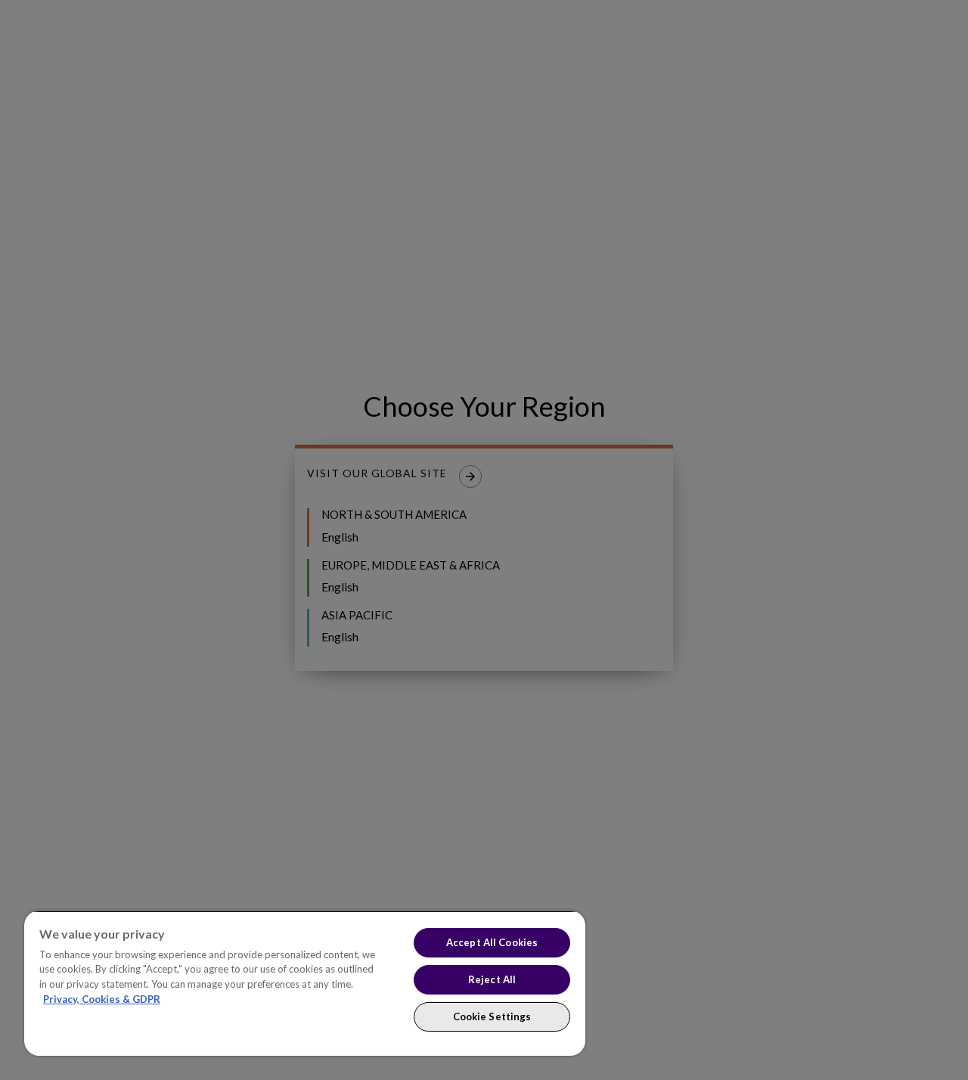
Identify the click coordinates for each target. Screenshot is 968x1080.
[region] (304, 983)
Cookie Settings (492, 1016)
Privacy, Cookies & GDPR (101, 999)
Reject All (492, 979)
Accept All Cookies (492, 942)
